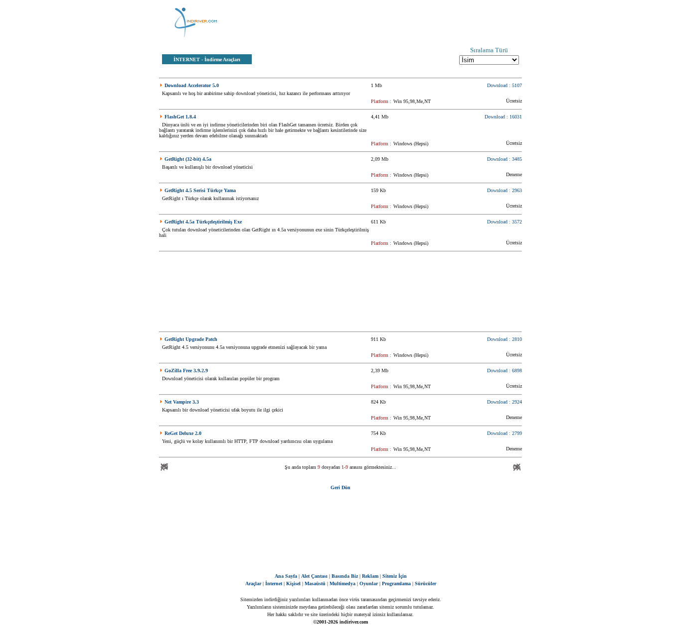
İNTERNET (186, 59)
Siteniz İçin (394, 576)
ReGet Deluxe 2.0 (183, 433)
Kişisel (293, 583)
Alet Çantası (314, 576)
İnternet (273, 583)
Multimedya (342, 583)
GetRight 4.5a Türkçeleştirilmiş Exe (203, 221)
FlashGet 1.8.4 (180, 116)
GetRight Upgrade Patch (191, 339)
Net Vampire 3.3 (182, 402)
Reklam (370, 576)
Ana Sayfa (286, 576)
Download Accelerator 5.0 (192, 85)
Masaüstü (315, 583)
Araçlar (253, 583)
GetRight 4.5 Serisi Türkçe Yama (200, 190)
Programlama (396, 583)
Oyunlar (368, 583)
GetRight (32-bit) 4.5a (188, 159)
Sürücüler (425, 583)
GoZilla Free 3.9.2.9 (186, 370)
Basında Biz (345, 576)
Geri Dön (340, 487)
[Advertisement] (390, 22)
